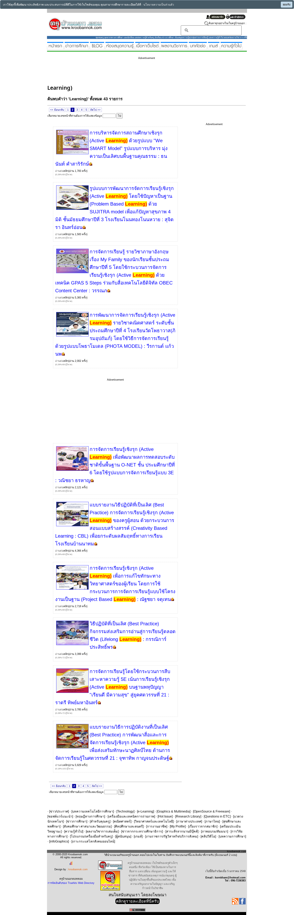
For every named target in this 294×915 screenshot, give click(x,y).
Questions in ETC (217, 816)
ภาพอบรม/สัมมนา (214, 831)
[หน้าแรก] (55, 48)
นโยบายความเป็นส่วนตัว (158, 4)
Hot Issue (165, 816)
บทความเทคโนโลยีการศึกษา (92, 811)
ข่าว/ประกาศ (59, 811)
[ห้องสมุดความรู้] (119, 48)
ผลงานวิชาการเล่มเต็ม (102, 831)
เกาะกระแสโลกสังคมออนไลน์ (93, 841)
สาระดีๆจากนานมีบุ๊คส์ (182, 831)
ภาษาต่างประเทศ (189, 821)
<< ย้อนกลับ (57, 109)
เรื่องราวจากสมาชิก (203, 826)
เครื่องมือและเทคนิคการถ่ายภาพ (131, 816)
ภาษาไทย (212, 821)
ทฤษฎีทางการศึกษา (90, 816)
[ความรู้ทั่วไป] (231, 48)
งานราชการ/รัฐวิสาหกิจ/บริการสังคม (171, 836)
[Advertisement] (120, 72)
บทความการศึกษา (232, 836)
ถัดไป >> (95, 109)
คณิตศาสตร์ (122, 821)
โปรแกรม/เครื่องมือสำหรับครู (91, 836)
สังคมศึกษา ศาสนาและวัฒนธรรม (87, 826)
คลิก (65, 170)
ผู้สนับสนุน (123, 836)
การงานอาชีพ (156, 826)
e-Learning (145, 811)
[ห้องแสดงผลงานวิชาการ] (174, 48)
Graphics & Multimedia (173, 811)
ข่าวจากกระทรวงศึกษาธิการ (142, 831)
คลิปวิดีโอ (208, 836)
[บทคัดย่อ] (198, 48)
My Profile (178, 826)
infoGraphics (59, 841)
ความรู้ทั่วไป (73, 831)
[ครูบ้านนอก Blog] (97, 48)
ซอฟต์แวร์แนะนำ (60, 816)
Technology (125, 811)
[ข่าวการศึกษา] (76, 48)
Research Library (188, 816)
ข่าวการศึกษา (76, 821)
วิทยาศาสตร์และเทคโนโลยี (154, 821)
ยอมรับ (286, 4)
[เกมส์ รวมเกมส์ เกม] (214, 48)
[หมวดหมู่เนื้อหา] (147, 48)
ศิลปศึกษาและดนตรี (129, 826)
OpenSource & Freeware (211, 811)
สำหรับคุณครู (100, 821)
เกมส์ (138, 836)
